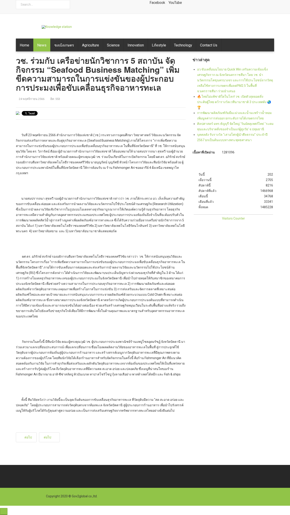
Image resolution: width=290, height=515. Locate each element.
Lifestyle (159, 45)
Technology (183, 45)
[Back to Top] (3, 511)
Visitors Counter (233, 218)
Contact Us (208, 45)
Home (24, 45)
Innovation (136, 45)
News (41, 45)
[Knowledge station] (57, 27)
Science (113, 45)
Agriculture (90, 45)
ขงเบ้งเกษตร (64, 45)
